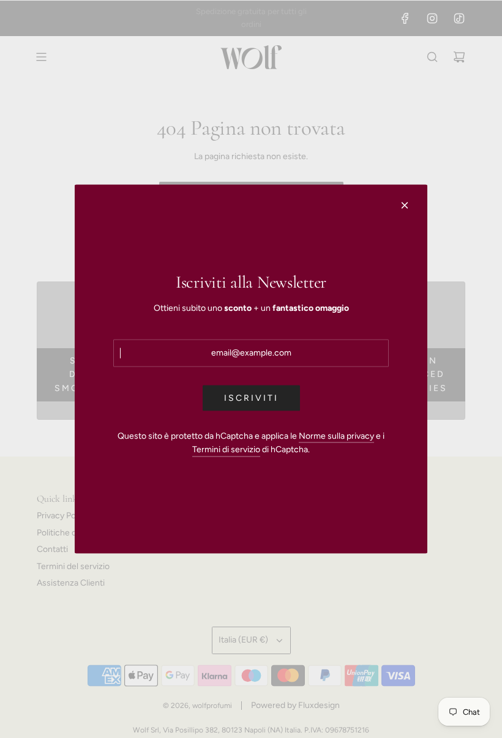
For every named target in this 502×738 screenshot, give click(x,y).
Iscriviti (251, 397)
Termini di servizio (226, 449)
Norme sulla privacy (336, 435)
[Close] (404, 205)
